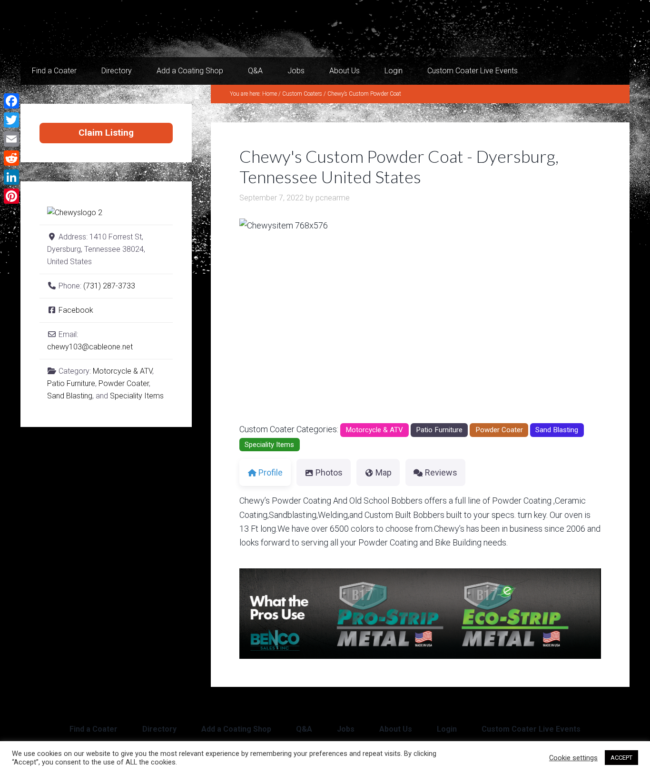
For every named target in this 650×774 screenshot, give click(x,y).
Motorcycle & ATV (374, 430)
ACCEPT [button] (621, 757)
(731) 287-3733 (109, 285)
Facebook (76, 310)
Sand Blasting (556, 430)
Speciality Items (269, 444)
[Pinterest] (11, 196)
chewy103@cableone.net (90, 346)
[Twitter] (11, 119)
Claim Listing (106, 132)
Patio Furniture (439, 430)
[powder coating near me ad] (420, 656)
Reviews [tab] (441, 472)
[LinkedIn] (11, 177)
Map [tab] (383, 472)
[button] (266, 320)
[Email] (11, 139)
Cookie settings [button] (573, 758)
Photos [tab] (329, 472)
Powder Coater (499, 430)
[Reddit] (11, 158)
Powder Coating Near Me (115, 29)
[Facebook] (11, 100)
